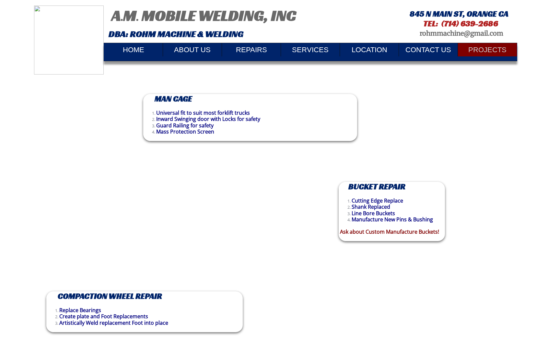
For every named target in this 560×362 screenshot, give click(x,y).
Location (369, 50)
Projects (487, 50)
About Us (192, 50)
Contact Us (428, 50)
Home (133, 50)
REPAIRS (251, 50)
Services (310, 50)
